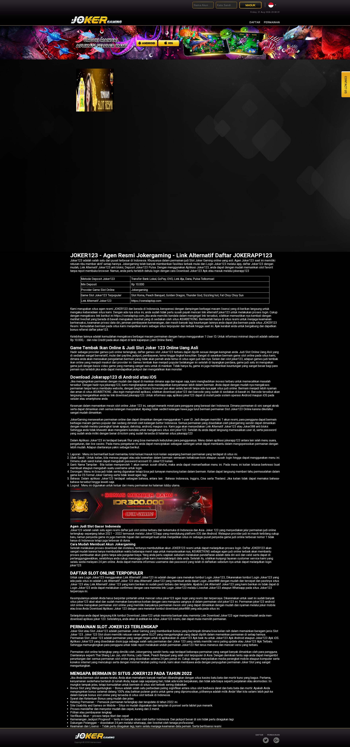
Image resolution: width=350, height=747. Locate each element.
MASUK (251, 5)
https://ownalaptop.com (146, 301)
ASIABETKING (102, 392)
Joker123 (76, 260)
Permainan (272, 22)
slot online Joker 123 (128, 405)
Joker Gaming (140, 631)
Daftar (255, 22)
